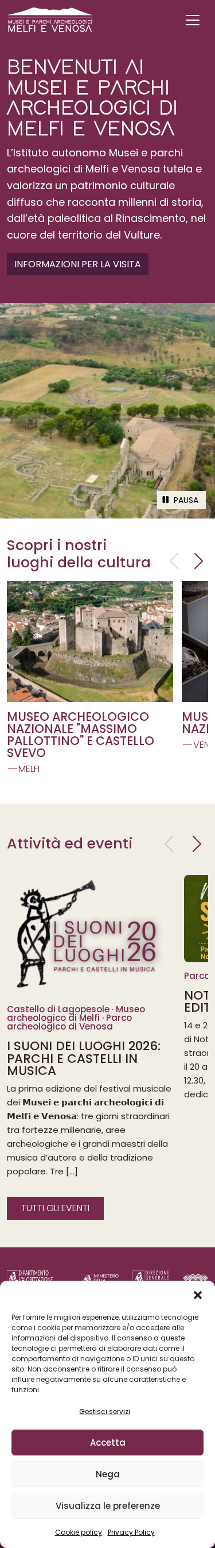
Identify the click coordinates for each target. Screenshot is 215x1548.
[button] (198, 1295)
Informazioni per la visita (77, 264)
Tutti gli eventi (55, 1208)
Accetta (108, 1442)
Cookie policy (78, 1532)
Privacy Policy (131, 1532)
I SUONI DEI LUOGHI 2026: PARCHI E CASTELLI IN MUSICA (84, 1058)
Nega (108, 1474)
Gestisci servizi (104, 1411)
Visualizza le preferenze (108, 1506)
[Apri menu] (192, 20)
